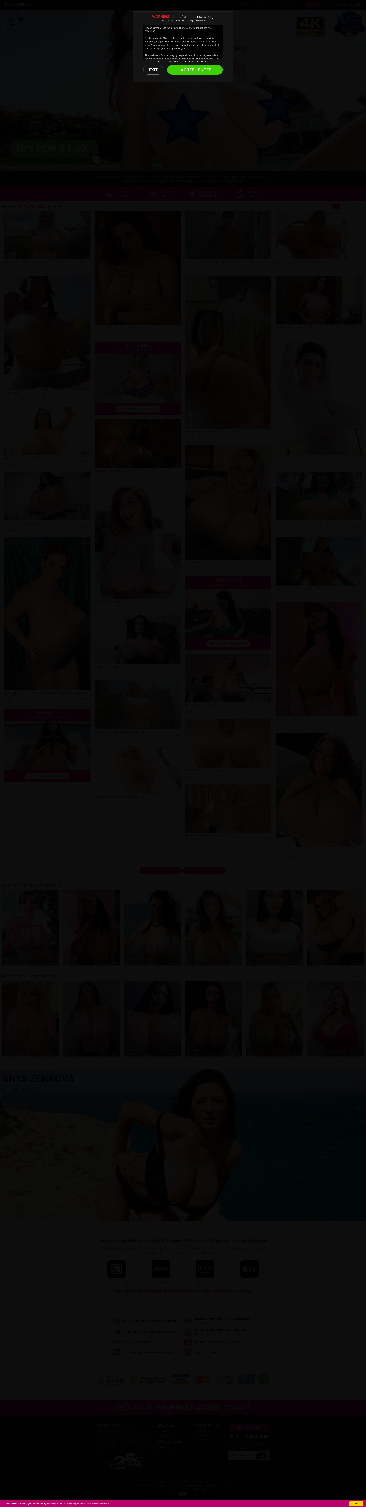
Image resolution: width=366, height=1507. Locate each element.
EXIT (153, 69)
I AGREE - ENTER (195, 69)
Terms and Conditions (182, 61)
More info (104, 1503)
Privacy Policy (201, 61)
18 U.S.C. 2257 (164, 61)
